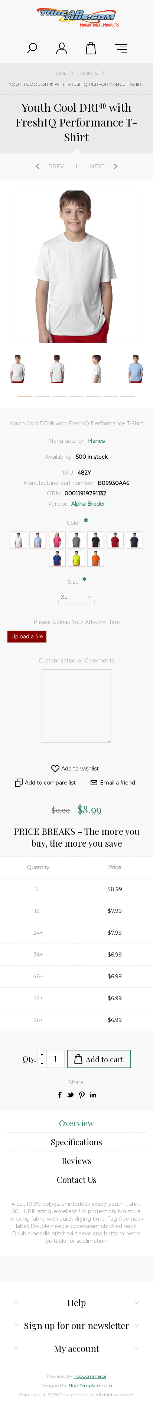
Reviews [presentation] (77, 1160)
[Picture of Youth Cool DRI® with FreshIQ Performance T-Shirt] (18, 369)
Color (74, 523)
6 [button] (110, 398)
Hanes (96, 441)
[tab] (76, 1123)
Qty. (29, 1059)
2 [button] (42, 398)
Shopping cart (91, 48)
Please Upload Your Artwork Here (76, 622)
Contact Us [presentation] (77, 1179)
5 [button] (93, 398)
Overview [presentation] (76, 1122)
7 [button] (127, 398)
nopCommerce (90, 1376)
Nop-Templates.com (90, 1385)
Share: (77, 1082)
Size (74, 581)
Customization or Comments (76, 660)
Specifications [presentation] (76, 1141)
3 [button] (59, 398)
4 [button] (76, 398)
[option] (57, 368)
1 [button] (25, 398)
